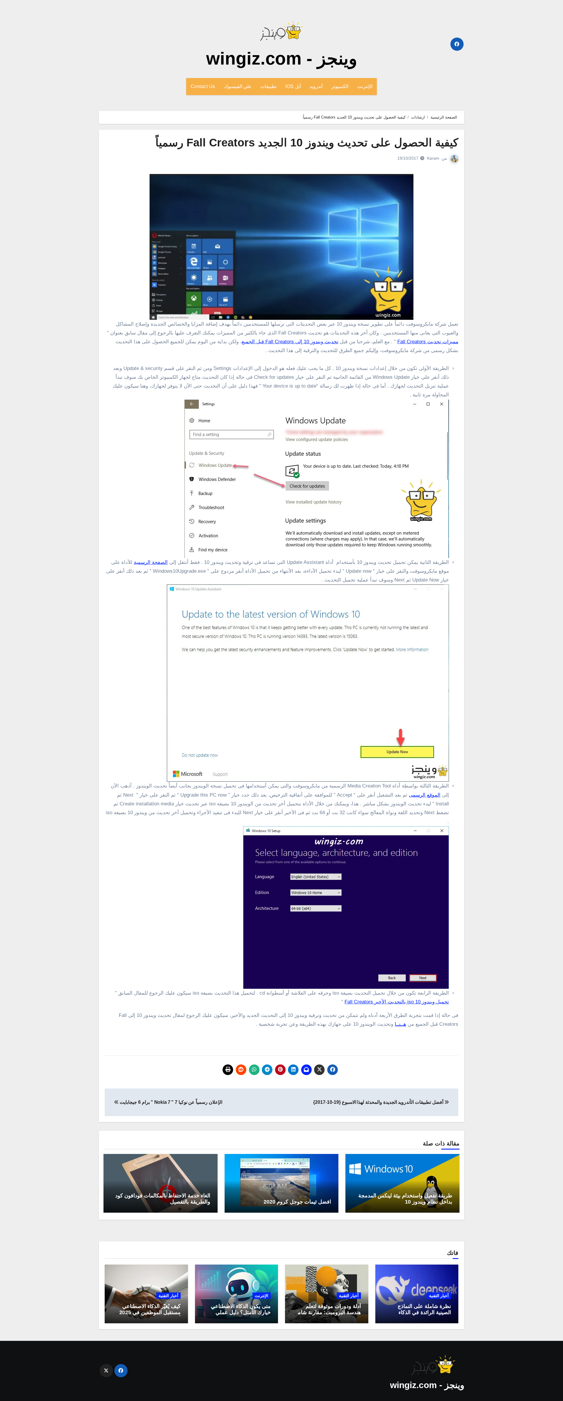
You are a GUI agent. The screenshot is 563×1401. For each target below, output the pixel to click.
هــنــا (400, 1024)
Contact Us (203, 86)
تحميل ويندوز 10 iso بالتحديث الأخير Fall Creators (397, 1002)
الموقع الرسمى (424, 795)
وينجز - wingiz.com (281, 58)
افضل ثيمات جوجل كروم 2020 (297, 1202)
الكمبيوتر (339, 86)
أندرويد (316, 86)
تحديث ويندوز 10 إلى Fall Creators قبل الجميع (290, 341)
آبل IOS (293, 86)
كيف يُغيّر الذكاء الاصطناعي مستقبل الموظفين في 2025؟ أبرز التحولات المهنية (148, 1312)
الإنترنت (364, 86)
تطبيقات (268, 86)
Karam (433, 158)
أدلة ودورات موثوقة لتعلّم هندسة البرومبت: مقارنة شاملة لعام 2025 (327, 1312)
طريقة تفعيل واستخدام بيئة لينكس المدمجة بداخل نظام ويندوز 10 (405, 1199)
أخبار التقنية (439, 1295)
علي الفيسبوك (238, 86)
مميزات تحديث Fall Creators (427, 341)
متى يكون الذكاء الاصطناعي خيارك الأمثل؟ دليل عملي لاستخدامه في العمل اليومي (240, 1312)
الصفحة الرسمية (151, 562)
